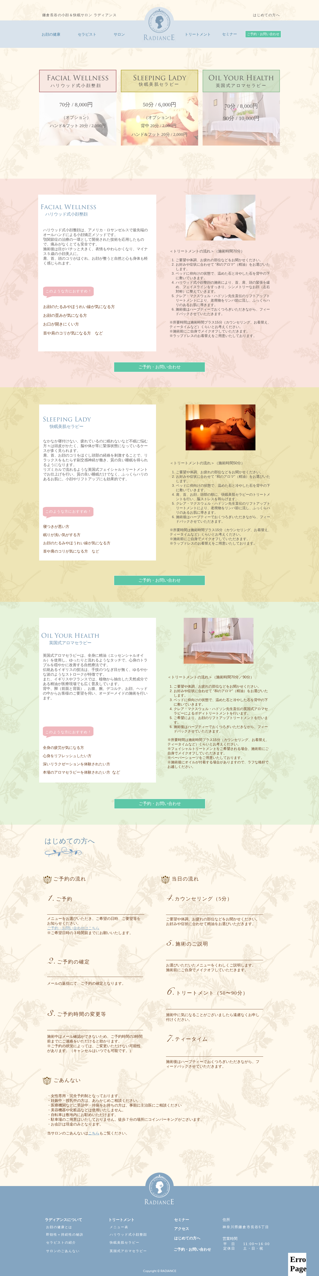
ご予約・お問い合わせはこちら (73, 928)
